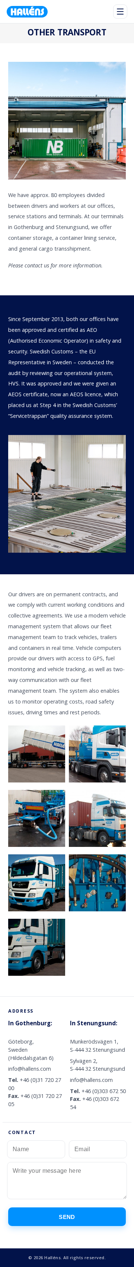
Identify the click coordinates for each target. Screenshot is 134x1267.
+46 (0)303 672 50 (104, 1091)
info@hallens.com (29, 1068)
